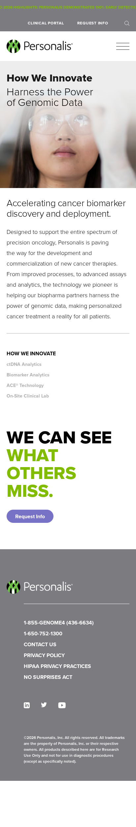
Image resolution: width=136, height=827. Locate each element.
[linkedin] (27, 705)
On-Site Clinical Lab (28, 396)
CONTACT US (40, 644)
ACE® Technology (25, 385)
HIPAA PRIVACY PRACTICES (57, 666)
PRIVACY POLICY (44, 655)
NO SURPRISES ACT (48, 677)
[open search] (126, 23)
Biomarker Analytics (28, 375)
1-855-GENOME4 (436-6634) (59, 622)
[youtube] (62, 705)
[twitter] (44, 704)
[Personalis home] (40, 46)
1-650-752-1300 (43, 633)
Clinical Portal (46, 23)
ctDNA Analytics (24, 364)
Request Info (92, 23)
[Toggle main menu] (122, 46)
